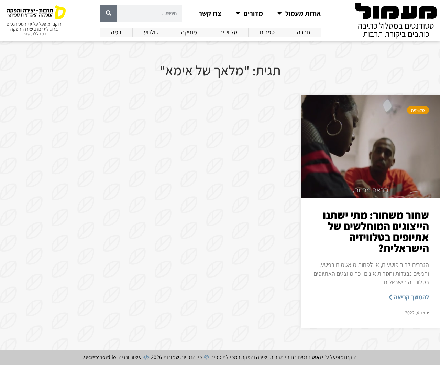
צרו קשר (210, 13)
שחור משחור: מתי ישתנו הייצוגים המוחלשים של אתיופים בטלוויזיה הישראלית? (376, 231)
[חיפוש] (108, 13)
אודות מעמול (303, 13)
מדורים (253, 13)
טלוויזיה (418, 110)
